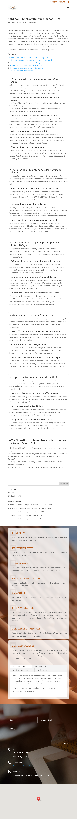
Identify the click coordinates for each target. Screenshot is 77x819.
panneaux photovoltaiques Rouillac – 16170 (26, 512)
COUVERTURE (20, 563)
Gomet (13, 22)
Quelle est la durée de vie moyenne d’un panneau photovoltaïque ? (38, 454)
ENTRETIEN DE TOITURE (26, 578)
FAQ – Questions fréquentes (21, 71)
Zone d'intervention (23, 646)
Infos (10, 493)
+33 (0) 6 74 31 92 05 (58, 2)
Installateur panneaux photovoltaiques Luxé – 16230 (30, 505)
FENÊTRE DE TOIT (22, 548)
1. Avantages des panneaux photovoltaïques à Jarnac (32, 58)
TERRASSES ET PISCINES (26, 628)
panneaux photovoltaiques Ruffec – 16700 (25, 515)
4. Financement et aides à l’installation (26, 65)
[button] (39, 799)
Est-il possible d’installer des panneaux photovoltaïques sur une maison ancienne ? (36, 463)
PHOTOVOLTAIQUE (23, 608)
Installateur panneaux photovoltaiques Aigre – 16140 (30, 508)
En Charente (40, 666)
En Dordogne (43, 670)
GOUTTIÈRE (19, 592)
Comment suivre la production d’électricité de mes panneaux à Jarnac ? (35, 458)
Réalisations (31, 22)
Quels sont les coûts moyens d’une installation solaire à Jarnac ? (37, 467)
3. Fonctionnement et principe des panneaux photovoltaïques (36, 63)
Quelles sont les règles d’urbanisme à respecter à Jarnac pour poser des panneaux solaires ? (38, 449)
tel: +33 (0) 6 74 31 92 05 (21, 766)
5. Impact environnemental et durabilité (26, 68)
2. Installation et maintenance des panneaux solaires (32, 60)
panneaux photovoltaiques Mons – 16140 (25, 519)
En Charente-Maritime (22, 670)
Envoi (65, 743)
